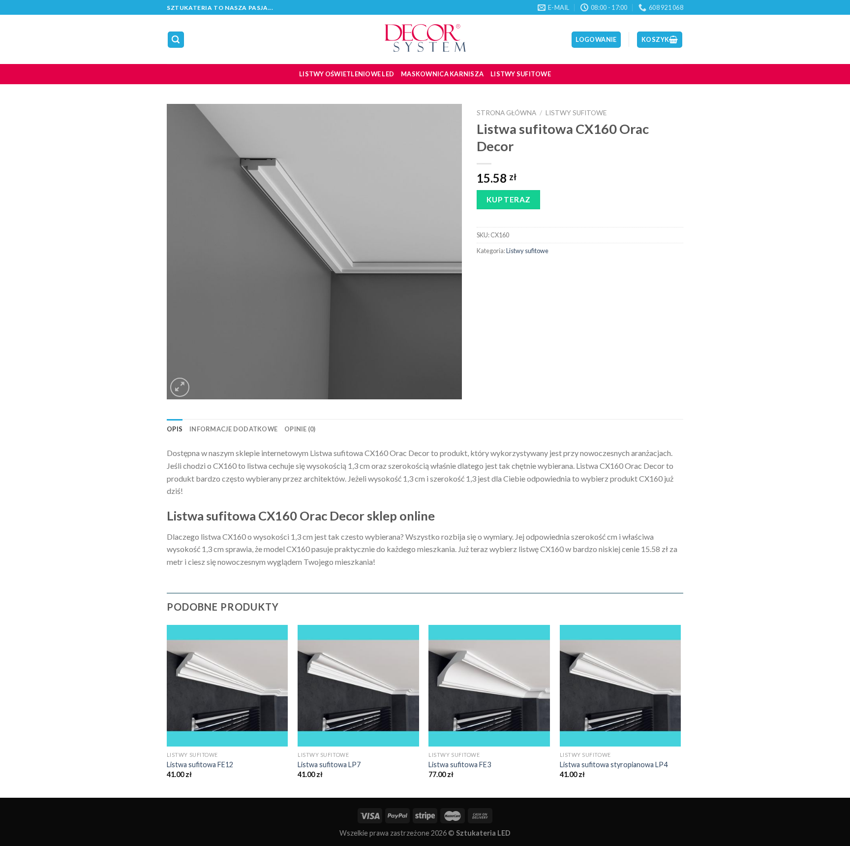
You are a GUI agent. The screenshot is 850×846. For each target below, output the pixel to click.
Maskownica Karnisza (442, 74)
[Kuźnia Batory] (425, 39)
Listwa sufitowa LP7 (329, 764)
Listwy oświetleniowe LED (346, 74)
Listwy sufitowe (520, 74)
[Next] (680, 710)
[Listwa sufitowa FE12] (227, 686)
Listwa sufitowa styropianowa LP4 (614, 764)
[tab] (174, 429)
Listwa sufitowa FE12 (200, 764)
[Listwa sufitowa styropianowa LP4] (620, 686)
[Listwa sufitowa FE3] (489, 686)
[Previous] (167, 710)
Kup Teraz (508, 199)
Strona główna (506, 113)
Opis (174, 429)
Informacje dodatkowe (233, 429)
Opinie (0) (300, 429)
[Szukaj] (176, 40)
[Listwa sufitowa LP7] (358, 686)
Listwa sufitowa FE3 (459, 764)
